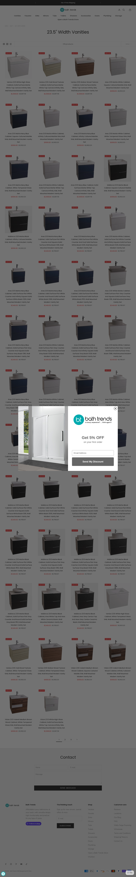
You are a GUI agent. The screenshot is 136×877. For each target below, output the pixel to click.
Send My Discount (93, 461)
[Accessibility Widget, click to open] (3, 874)
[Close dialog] (115, 408)
